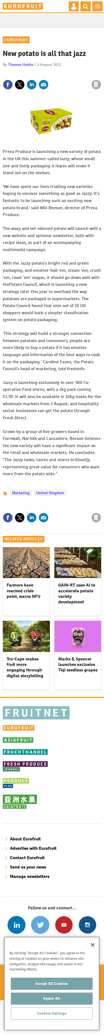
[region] (52, 984)
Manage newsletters (29, 876)
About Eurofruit (25, 839)
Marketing (21, 492)
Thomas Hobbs (20, 64)
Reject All (51, 998)
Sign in (30, 72)
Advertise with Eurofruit (33, 848)
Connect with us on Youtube (64, 925)
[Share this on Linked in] (32, 85)
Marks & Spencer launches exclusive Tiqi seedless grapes (77, 664)
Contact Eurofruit (27, 858)
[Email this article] (44, 85)
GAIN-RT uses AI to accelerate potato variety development (76, 593)
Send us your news (28, 867)
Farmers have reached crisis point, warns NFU (23, 590)
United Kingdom (50, 492)
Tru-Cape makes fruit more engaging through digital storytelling (25, 667)
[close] (100, 72)
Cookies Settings (52, 1013)
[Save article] (96, 85)
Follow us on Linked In (16, 925)
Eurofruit (16, 40)
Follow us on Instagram (87, 925)
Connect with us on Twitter (40, 925)
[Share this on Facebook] (8, 85)
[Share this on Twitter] (20, 85)
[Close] (93, 945)
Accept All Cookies (51, 983)
